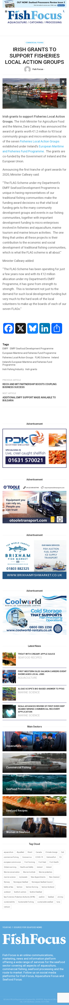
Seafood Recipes (30, 657)
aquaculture (8, 852)
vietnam (7, 907)
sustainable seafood (45, 902)
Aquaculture (27, 677)
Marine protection (45, 872)
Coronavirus (27, 857)
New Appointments (38, 877)
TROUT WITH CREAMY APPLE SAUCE (36, 654)
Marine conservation (12, 872)
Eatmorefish (51, 857)
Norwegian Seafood (20, 882)
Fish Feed (42, 862)
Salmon (19, 887)
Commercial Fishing (35, 43)
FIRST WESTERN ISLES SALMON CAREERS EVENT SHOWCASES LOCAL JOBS (42, 672)
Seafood (51, 897)
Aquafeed (20, 852)
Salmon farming (32, 887)
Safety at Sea (8, 887)
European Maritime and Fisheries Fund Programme (29, 353)
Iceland (40, 867)
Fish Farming (29, 862)
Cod (62, 852)
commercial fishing (11, 857)
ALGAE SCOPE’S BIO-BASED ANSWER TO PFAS (41, 688)
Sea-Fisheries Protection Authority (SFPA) (19, 897)
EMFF (5, 348)
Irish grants (31, 369)
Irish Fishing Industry (13, 369)
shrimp (60, 897)
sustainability (9, 902)
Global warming (10, 867)
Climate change (51, 852)
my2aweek (23, 877)
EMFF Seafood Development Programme (31, 348)
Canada (39, 852)
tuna (58, 902)
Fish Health (54, 862)
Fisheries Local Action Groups (39, 141)
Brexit (30, 852)
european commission (12, 862)
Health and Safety (26, 867)
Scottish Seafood (36, 892)
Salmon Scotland (48, 887)
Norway (7, 882)
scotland (7, 892)
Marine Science (29, 692)
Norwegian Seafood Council (42, 882)
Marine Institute (29, 872)
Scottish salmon (20, 892)
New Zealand (54, 877)
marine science (10, 877)
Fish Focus (37, 69)
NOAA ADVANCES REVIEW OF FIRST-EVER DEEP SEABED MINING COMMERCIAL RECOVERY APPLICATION (41, 709)
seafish (42, 897)
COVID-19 (39, 857)
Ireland (55, 357)
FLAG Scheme (42, 357)
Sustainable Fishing (26, 902)
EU (60, 857)
